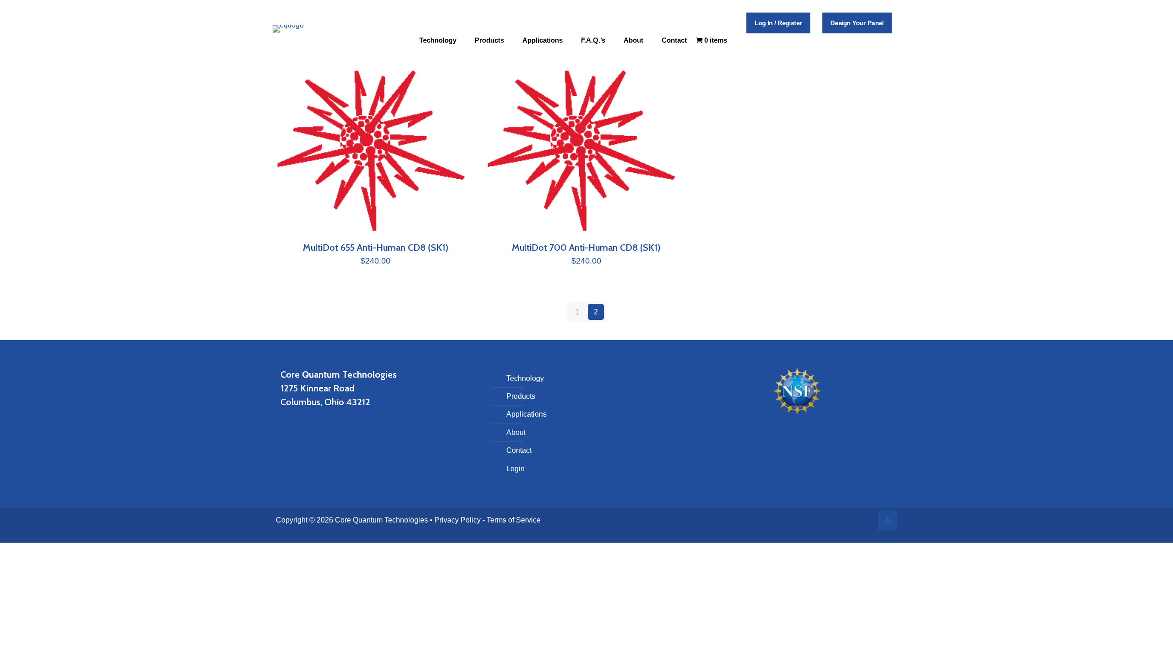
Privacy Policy (457, 520)
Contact (519, 450)
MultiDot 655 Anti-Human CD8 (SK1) (376, 247)
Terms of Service (514, 520)
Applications (526, 414)
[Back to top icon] (887, 520)
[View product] (462, 82)
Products (520, 396)
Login (515, 469)
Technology (525, 378)
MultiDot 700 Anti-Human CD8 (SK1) (586, 247)
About (516, 432)
